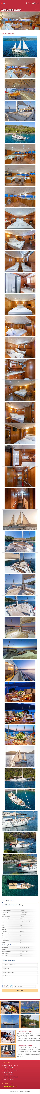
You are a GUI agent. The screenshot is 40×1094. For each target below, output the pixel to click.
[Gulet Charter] (10, 1007)
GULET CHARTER (8, 1067)
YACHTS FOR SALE (9, 1074)
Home (29, 3)
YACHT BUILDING (8, 1072)
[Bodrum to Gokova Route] (30, 1021)
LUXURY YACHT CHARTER (11, 1065)
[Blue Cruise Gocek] (10, 1021)
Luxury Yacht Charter (24, 1031)
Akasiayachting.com (11, 10)
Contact (36, 3)
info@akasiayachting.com (10, 1086)
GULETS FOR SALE (9, 1079)
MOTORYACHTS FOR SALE (11, 1077)
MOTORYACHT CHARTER (10, 1070)
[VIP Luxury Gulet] (30, 1007)
